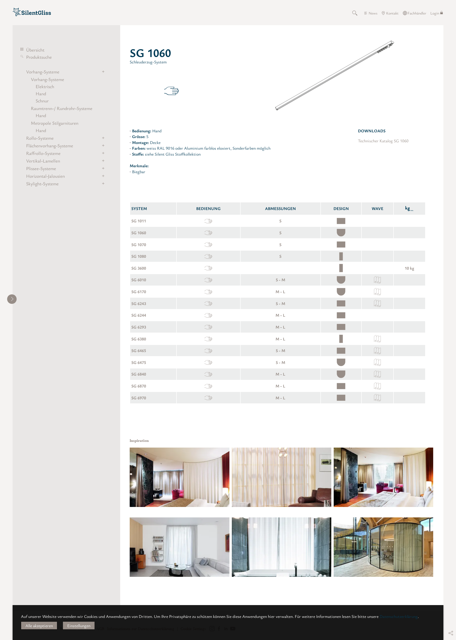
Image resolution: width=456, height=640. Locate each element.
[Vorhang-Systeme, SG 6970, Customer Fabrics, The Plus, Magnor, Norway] (383, 547)
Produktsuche (39, 57)
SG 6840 (138, 374)
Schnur (42, 101)
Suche (357, 13)
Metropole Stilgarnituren (54, 123)
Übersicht (35, 50)
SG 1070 (138, 244)
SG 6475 (138, 362)
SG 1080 (138, 256)
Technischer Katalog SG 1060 (383, 140)
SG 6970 (138, 398)
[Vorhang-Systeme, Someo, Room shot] (281, 477)
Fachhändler (417, 13)
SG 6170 (138, 291)
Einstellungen (78, 625)
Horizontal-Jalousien (45, 176)
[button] (450, 604)
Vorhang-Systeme (42, 72)
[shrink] (12, 299)
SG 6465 (138, 350)
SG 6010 (138, 279)
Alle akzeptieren (39, 625)
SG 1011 (138, 221)
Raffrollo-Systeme (43, 153)
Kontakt (392, 13)
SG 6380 (138, 339)
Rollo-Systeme (40, 138)
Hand (41, 94)
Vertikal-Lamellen (43, 161)
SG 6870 (138, 386)
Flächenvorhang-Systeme (49, 146)
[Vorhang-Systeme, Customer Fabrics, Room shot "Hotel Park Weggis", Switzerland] (179, 477)
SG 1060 (138, 232)
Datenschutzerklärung (399, 616)
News (373, 13)
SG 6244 (138, 315)
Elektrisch (45, 86)
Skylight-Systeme (42, 184)
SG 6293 (138, 327)
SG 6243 (138, 303)
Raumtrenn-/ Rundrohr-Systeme (61, 108)
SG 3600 (138, 268)
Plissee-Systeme (41, 168)
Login (434, 13)
